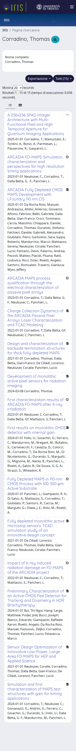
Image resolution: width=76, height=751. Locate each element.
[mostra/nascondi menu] (72, 7)
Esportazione (38, 78)
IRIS (5, 30)
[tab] (10, 105)
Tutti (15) (62, 78)
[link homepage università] (48, 7)
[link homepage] (14, 7)
